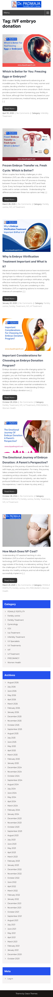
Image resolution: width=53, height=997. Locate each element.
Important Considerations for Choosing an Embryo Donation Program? (22, 360)
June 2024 (12, 793)
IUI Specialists (13, 641)
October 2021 (13, 912)
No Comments (22, 113)
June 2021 (12, 929)
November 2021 (14, 908)
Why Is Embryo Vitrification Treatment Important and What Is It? (24, 261)
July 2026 (12, 687)
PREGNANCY (42, 405)
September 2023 (15, 831)
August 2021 (13, 920)
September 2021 (15, 916)
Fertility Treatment (17, 306)
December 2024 (15, 767)
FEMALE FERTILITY (11, 499)
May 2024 (12, 797)
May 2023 (12, 848)
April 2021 (12, 937)
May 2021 (12, 933)
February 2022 (14, 895)
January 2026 (13, 712)
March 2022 (13, 891)
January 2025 (13, 763)
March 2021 (12, 942)
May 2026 (12, 695)
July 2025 (11, 738)
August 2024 (13, 784)
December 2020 (15, 954)
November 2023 (15, 823)
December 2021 (14, 903)
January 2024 (13, 814)
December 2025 (14, 716)
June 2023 (12, 844)
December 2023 (15, 818)
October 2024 (13, 776)
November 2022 (15, 874)
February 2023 (14, 861)
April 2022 (12, 886)
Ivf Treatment (19, 207)
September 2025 (15, 729)
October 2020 (14, 959)
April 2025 (12, 750)
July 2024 (12, 789)
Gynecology (13, 624)
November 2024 (15, 772)
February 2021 (14, 946)
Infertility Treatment (16, 637)
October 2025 (13, 725)
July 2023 (12, 840)
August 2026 (13, 682)
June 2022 (12, 882)
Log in (10, 979)
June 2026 (12, 691)
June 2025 (12, 742)
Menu (7, 12)
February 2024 (14, 810)
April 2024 (12, 801)
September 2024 (15, 780)
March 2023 (13, 857)
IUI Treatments (14, 645)
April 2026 (12, 699)
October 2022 (13, 878)
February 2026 (14, 708)
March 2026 (13, 704)
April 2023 (12, 852)
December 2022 (15, 869)
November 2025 (14, 721)
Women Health (9, 408)
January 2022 (13, 899)
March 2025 (13, 755)
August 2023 (13, 835)
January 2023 (13, 865)
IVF (10, 207)
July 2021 (11, 925)
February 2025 (14, 759)
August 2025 (13, 733)
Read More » (9, 108)
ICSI (9, 628)
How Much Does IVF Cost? (19, 551)
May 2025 (12, 746)
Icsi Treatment (14, 633)
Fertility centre (26, 499)
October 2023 (13, 827)
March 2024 (13, 806)
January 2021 (13, 950)
